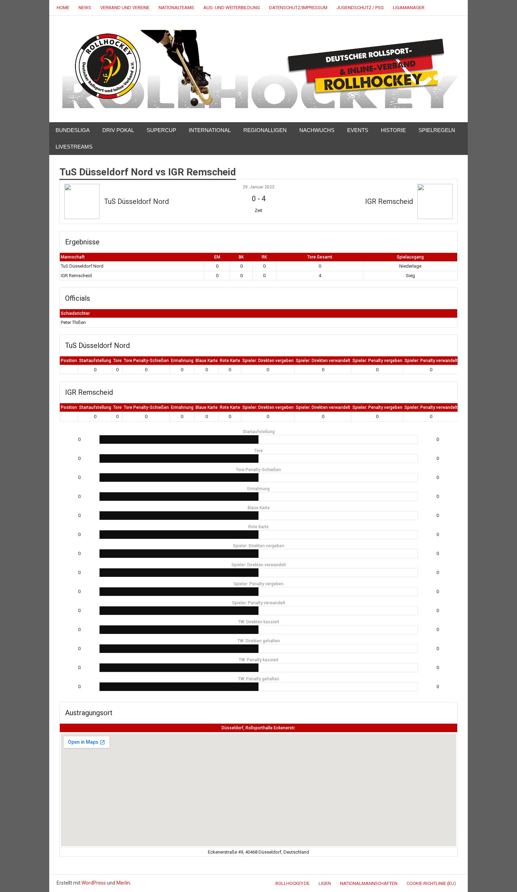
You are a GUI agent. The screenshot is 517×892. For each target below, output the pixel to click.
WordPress (94, 883)
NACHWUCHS (316, 130)
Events (357, 130)
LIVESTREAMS (74, 147)
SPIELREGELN (437, 130)
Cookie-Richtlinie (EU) (431, 883)
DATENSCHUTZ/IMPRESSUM (298, 7)
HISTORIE (393, 130)
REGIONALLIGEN (265, 130)
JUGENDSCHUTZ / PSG (360, 7)
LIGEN (325, 883)
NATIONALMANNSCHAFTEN (368, 883)
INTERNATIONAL (210, 130)
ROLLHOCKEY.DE (292, 883)
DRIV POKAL (118, 130)
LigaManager (409, 7)
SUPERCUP (161, 130)
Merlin (123, 883)
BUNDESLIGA (73, 130)
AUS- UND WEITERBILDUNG (231, 7)
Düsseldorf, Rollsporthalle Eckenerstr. (258, 727)
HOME (63, 7)
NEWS (84, 7)
